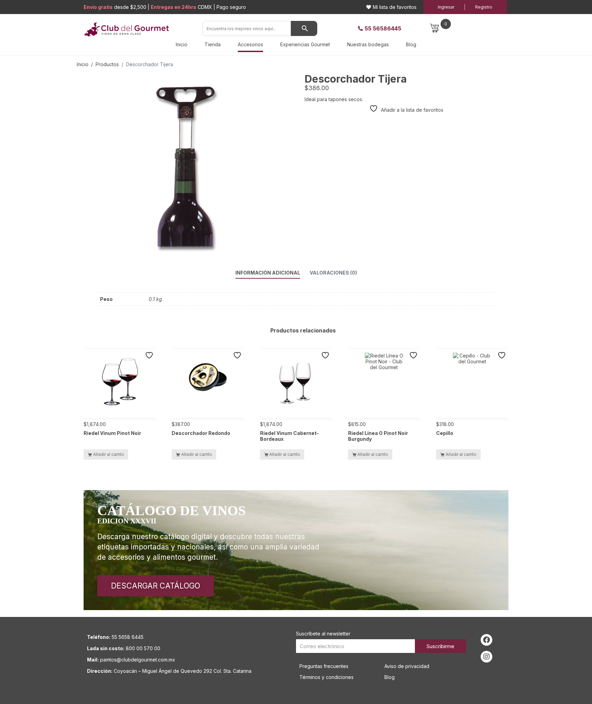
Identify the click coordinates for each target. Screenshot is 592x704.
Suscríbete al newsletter (323, 633)
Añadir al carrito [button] (108, 454)
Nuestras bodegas (368, 44)
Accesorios (250, 44)
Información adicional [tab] (267, 273)
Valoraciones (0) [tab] (333, 273)
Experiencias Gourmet (305, 44)
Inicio (181, 44)
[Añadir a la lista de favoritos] (150, 355)
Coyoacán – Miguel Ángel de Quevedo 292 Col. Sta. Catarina (182, 671)
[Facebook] (486, 640)
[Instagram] (486, 657)
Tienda (213, 44)
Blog (411, 44)
